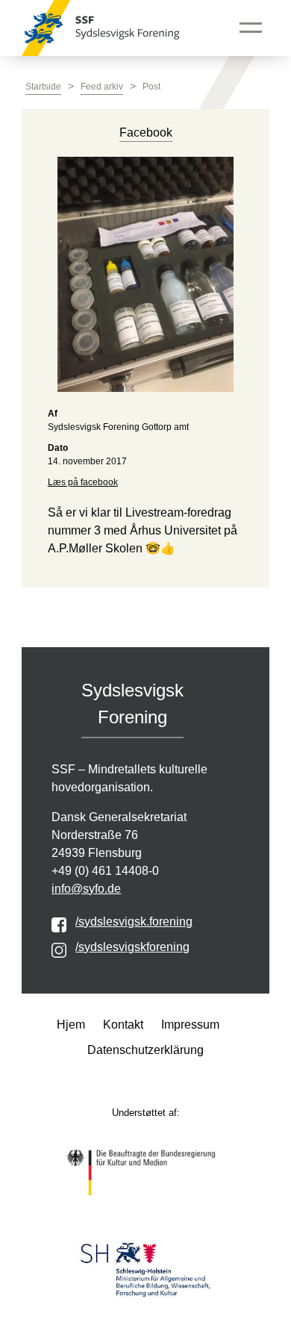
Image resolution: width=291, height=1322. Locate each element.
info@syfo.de (86, 888)
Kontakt (123, 1024)
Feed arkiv (102, 86)
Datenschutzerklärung (145, 1050)
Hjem (71, 1024)
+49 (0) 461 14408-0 (105, 870)
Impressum (190, 1024)
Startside (43, 86)
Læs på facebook (83, 482)
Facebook (145, 132)
